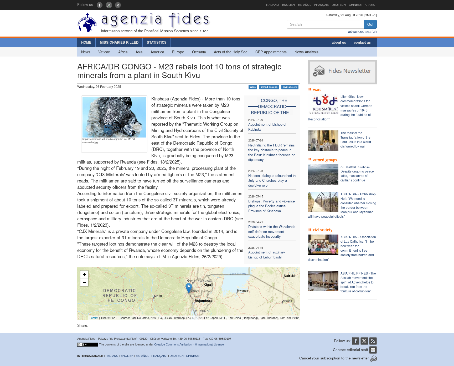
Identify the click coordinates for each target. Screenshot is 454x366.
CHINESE (355, 4)
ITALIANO (272, 4)
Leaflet (94, 318)
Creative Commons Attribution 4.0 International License (189, 344)
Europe (178, 51)
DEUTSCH (339, 4)
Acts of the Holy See (230, 51)
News (85, 51)
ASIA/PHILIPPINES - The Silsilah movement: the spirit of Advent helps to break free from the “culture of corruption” (358, 282)
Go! (370, 24)
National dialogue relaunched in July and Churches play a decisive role (272, 180)
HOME (86, 42)
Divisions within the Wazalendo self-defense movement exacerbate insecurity (271, 231)
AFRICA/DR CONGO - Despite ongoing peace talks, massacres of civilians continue (357, 173)
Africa (123, 51)
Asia (139, 51)
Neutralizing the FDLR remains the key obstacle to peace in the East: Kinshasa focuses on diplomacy (271, 152)
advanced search (362, 31)
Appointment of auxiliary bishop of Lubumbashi (266, 255)
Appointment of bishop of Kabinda (267, 127)
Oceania (199, 51)
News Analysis (306, 51)
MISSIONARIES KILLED (119, 42)
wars (253, 87)
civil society (290, 87)
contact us (362, 42)
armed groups (269, 87)
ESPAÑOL (304, 4)
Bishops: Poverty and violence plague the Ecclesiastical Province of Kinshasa (271, 206)
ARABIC (370, 4)
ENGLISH (288, 4)
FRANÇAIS (321, 4)
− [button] (84, 282)
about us (339, 42)
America (157, 51)
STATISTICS (157, 42)
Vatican (104, 51)
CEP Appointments (271, 51)
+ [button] (84, 274)
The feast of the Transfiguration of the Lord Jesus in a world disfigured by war (355, 139)
